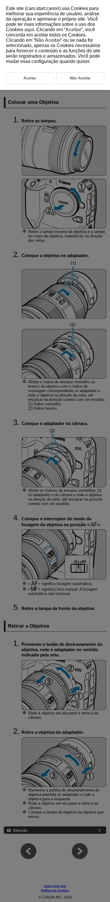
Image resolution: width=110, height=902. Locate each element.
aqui (29, 29)
